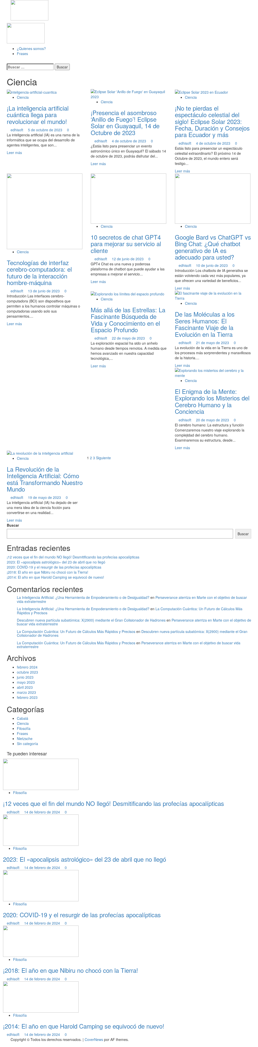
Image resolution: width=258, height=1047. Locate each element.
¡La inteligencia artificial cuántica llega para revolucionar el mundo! (38, 115)
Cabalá (22, 718)
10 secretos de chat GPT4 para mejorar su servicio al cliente (126, 244)
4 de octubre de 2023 (129, 140)
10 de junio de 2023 (212, 265)
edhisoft (17, 129)
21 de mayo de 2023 (213, 342)
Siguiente (103, 457)
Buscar (13, 525)
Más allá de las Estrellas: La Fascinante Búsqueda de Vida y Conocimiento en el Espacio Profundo (128, 319)
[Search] (8, 61)
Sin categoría (27, 743)
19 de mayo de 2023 (45, 497)
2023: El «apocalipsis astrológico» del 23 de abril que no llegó (56, 562)
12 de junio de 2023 (128, 258)
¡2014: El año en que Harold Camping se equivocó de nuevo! (55, 577)
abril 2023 (25, 687)
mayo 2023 (26, 682)
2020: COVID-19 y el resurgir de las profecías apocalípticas (54, 567)
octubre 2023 (27, 672)
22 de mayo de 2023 (129, 338)
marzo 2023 (26, 692)
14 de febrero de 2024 (42, 811)
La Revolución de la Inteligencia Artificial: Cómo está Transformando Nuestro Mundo (45, 479)
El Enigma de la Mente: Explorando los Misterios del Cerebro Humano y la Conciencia (212, 401)
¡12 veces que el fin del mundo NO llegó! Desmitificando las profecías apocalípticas (73, 556)
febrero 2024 (27, 667)
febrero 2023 (27, 697)
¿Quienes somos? (31, 48)
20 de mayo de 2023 (213, 419)
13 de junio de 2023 (44, 290)
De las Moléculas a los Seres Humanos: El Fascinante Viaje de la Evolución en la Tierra (205, 324)
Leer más (14, 152)
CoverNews (94, 1039)
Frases (22, 53)
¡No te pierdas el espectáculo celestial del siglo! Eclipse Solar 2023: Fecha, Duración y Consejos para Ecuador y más (212, 121)
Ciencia (23, 97)
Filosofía (23, 728)
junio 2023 (25, 677)
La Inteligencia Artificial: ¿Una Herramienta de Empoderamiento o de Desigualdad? (83, 597)
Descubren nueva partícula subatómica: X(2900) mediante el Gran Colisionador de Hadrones (91, 620)
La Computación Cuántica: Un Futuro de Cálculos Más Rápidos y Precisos (76, 631)
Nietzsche (25, 738)
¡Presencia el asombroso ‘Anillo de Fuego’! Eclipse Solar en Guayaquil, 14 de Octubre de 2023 (125, 122)
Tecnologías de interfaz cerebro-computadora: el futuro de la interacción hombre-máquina (39, 272)
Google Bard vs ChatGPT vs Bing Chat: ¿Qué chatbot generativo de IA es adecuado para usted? (213, 247)
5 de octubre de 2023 (45, 129)
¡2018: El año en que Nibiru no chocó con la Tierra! (47, 572)
